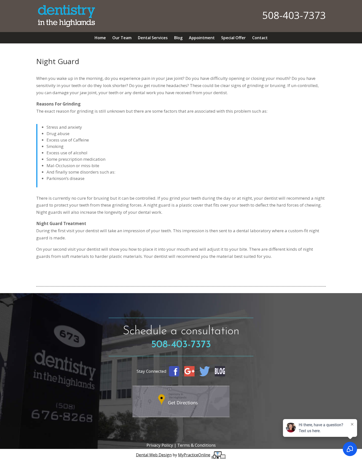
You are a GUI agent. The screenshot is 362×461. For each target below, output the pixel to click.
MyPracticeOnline (194, 455)
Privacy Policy (160, 445)
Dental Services (153, 37)
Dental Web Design (154, 455)
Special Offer (233, 37)
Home (100, 37)
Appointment (202, 37)
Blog (178, 37)
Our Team (122, 37)
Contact (260, 37)
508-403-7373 (294, 15)
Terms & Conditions (196, 445)
